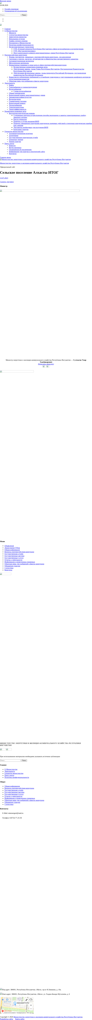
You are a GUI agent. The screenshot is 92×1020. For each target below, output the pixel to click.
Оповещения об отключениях (15, 11)
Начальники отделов (17, 39)
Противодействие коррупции (15, 55)
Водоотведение (15, 99)
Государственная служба (13, 554)
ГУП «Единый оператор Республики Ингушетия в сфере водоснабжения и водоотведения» (48, 49)
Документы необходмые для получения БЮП (30, 127)
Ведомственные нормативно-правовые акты (30, 67)
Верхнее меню (5, 1)
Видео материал (15, 148)
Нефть (11, 85)
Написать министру (46, 364)
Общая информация (12, 550)
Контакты (12, 154)
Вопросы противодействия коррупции (19, 552)
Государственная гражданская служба (23, 137)
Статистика (8, 568)
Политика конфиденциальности (21, 45)
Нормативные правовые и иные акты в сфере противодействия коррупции (38, 65)
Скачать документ (7, 182)
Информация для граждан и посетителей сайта (27, 152)
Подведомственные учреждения (21, 47)
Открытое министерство (13, 131)
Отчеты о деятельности (13, 560)
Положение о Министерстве (20, 43)
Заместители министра (17, 37)
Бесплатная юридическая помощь (22, 113)
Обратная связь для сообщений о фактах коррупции (24, 564)
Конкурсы (8, 570)
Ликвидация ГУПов (12, 548)
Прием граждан (15, 141)
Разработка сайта (6, 1019)
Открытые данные (16, 139)
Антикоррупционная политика (21, 133)
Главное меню (5, 157)
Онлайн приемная (11, 9)
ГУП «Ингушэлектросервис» (24, 51)
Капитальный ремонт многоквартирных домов (27, 95)
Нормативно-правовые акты (15, 111)
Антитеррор (13, 135)
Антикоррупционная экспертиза (21, 61)
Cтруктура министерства (18, 35)
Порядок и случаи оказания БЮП (26, 121)
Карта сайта (19, 1019)
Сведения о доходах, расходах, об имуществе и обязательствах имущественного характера (43, 59)
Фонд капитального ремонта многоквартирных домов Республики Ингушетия (43, 53)
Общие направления (17, 93)
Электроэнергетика (16, 107)
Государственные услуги (13, 558)
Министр (12, 33)
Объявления (9, 546)
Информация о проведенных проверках (19, 562)
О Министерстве (10, 31)
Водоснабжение (15, 89)
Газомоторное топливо (17, 101)
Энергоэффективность (17, 109)
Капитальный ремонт (17, 103)
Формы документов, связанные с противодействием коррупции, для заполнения (40, 57)
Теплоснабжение (15, 105)
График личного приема (18, 41)
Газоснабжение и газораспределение (23, 87)
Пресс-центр (9, 143)
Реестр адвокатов (20, 119)
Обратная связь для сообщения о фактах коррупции (28, 81)
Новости (12, 145)
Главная (7, 29)
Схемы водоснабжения (22, 91)
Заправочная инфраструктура (20, 97)
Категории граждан (20, 129)
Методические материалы (19, 63)
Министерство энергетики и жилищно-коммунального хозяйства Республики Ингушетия (34, 163)
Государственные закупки (14, 556)
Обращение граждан (12, 566)
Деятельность (9, 83)
